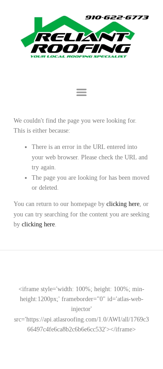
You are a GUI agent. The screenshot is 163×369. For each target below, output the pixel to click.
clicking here (122, 204)
